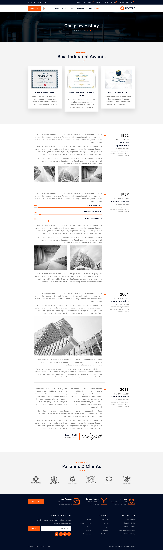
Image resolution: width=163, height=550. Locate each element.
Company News (85, 523)
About (42, 546)
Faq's (106, 527)
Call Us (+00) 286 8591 (125, 2)
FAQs (36, 546)
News (39, 2)
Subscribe (34, 528)
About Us (104, 520)
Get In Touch (34, 8)
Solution (81, 8)
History (45, 2)
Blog (57, 8)
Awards (88, 530)
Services (105, 530)
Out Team (104, 534)
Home (97, 8)
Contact (30, 546)
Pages (90, 8)
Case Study (87, 527)
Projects (72, 8)
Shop (64, 8)
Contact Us (31, 2)
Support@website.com (84, 2)
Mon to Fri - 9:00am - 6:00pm (105, 2)
